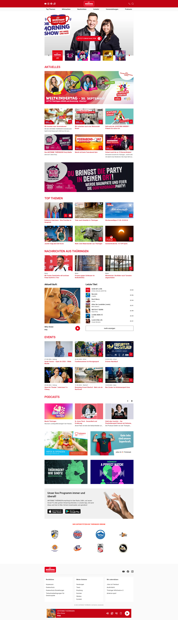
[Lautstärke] (107, 613)
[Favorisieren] (120, 613)
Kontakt (79, 599)
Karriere (79, 593)
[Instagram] (48, 4)
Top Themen (50, 9)
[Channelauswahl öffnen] (133, 3)
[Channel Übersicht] (112, 613)
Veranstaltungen (112, 9)
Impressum (50, 584)
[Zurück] (127, 401)
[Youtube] (45, 4)
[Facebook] (51, 4)
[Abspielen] (127, 613)
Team (78, 587)
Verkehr (96, 9)
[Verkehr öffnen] (54, 3)
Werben (78, 596)
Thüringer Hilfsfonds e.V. (115, 590)
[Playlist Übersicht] (116, 613)
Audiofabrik (111, 587)
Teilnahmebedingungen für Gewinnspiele (55, 594)
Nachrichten (81, 9)
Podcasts (128, 9)
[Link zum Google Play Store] (73, 511)
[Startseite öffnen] (89, 3)
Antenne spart (111, 593)
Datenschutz (50, 587)
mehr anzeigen (109, 328)
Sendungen (80, 584)
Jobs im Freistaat (113, 584)
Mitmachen (66, 9)
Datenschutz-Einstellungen (55, 590)
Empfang (79, 590)
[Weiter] (132, 401)
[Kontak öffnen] (129, 3)
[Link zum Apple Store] (55, 511)
